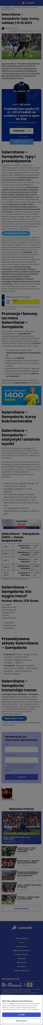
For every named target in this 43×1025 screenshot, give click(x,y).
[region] (21, 1010)
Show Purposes (21, 1021)
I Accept (21, 1014)
